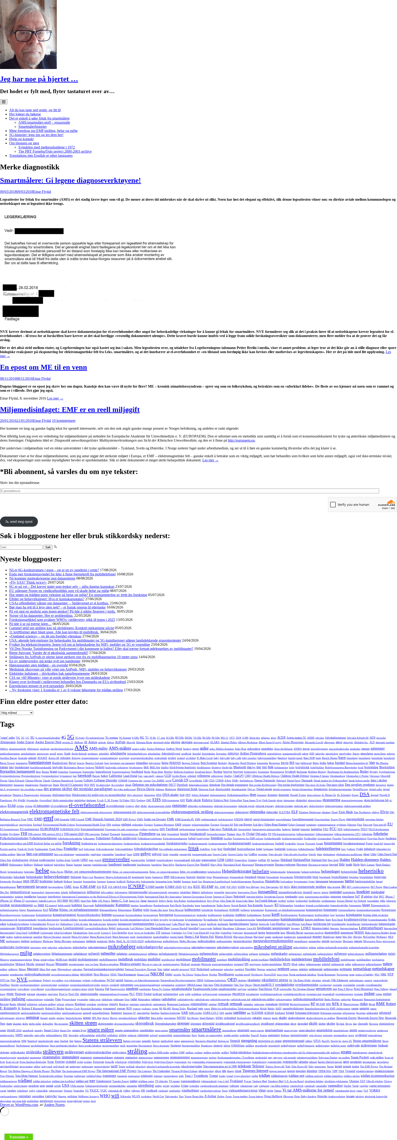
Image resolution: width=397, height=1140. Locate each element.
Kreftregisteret (306, 915)
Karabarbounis (161, 905)
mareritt (66, 937)
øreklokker (33, 1101)
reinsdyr (113, 1004)
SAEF (278, 1008)
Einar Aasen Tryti (252, 800)
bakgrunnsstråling (267, 758)
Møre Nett (45, 969)
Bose (38, 772)
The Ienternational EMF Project (78, 1071)
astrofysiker (345, 753)
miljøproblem (241, 954)
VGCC (94, 1090)
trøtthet (133, 1081)
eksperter (301, 800)
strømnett (86, 1057)
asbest (305, 753)
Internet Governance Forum (197, 896)
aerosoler (381, 738)
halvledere (59, 864)
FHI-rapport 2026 (74, 834)
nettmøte (346, 969)
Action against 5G (296, 737)
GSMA (229, 860)
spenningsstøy (299, 1035)
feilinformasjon (351, 829)
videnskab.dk (115, 1090)
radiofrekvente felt (240, 999)
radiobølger (169, 999)
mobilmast (183, 959)
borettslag (371, 767)
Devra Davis (146, 789)
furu (343, 849)
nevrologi (86, 974)
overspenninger (8, 989)
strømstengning (180, 1057)
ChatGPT (238, 775)
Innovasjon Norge (247, 892)
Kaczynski (88, 905)
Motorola (206, 964)
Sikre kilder (157, 1018)
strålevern (53, 1051)
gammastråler (82, 854)
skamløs (17, 1024)
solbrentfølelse (87, 1035)
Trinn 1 (189, 1075)
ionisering (335, 896)
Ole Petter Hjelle (302, 980)
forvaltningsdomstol (354, 843)
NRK (383, 974)
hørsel (379, 881)
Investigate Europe (274, 896)
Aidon (92, 742)
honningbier (89, 881)
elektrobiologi (316, 806)
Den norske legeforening (291, 784)
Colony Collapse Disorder (100, 780)
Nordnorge (257, 974)
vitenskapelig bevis (345, 1090)
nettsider (4, 974)
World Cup (158, 1096)
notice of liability (364, 974)
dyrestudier (32, 800)
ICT (185, 887)
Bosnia (45, 772)
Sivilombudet (244, 1018)
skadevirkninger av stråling (320, 1018)
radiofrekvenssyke (220, 999)
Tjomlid (350, 1071)
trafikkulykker (94, 1076)
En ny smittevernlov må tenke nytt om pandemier (44, 661)
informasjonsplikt (137, 892)
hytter (312, 881)
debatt (128, 785)
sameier (364, 1008)
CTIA (212, 780)
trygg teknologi (242, 1076)
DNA (159, 795)
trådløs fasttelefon (333, 1076)
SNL (65, 1035)
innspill (307, 892)
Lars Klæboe (278, 924)
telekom (244, 1066)
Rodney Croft (72, 1008)
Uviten (184, 1085)
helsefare (260, 871)
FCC (333, 829)
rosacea (137, 1008)
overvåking (23, 989)
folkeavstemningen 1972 (347, 834)
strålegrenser (369, 1045)
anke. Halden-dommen (222, 749)
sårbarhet (303, 1061)
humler (177, 881)
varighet (364, 1086)
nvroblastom (35, 980)
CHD (248, 775)
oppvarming (126, 984)
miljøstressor (295, 954)
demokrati (214, 784)
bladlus (165, 767)
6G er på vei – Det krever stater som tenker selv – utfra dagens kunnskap (61, 587)
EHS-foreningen (170, 800)
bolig (292, 767)
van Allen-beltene (279, 1086)
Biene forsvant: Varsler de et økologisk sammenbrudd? (48, 653)
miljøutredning (325, 954)
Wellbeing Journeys (88, 1096)
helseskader (34, 877)
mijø (44, 947)
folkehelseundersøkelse (70, 838)
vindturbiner (190, 1090)
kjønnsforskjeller (339, 905)
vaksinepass (246, 1086)
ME (2, 941)
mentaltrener (301, 941)
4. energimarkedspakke (47, 738)
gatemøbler (108, 854)
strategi (218, 1045)
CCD (167, 775)
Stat (71, 1041)
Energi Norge (338, 819)
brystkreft (290, 771)
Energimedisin (322, 819)
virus (262, 1090)
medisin (25, 941)
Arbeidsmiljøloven (137, 753)
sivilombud (230, 1018)
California (115, 775)
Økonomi (288, 1096)
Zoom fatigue (256, 1096)
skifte (25, 1024)
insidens (19, 896)
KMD (146, 910)
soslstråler (245, 1035)
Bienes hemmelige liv (357, 763)
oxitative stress (79, 989)
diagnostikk (223, 789)
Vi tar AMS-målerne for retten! (308, 1090)
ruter (200, 1008)
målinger (13, 969)
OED (232, 979)
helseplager (330, 871)
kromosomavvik (8, 919)
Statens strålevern (102, 1040)
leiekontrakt (123, 928)
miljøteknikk (309, 954)
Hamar (69, 864)
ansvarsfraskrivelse (339, 749)
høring (349, 881)
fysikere (351, 849)
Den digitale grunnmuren (234, 784)
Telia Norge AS (299, 1066)
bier (372, 763)
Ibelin (76, 887)
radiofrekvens (202, 999)
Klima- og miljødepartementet (79, 909)
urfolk (57, 1086)
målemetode (337, 964)
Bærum (96, 776)
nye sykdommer (73, 980)
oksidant (242, 980)
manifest (37, 937)
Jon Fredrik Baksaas (266, 900)
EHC (148, 800)
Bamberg (282, 758)
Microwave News (372, 941)
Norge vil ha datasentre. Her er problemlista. (41, 615)
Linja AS (251, 928)
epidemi (116, 824)
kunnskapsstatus (292, 919)
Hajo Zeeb (333, 860)
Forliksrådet (310, 838)
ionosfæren (348, 896)
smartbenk (28, 1030)
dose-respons (314, 795)
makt (2, 936)
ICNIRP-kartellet (154, 887)
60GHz (188, 738)
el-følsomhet (41, 806)
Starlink (64, 1041)
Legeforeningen (73, 928)
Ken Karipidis (255, 905)
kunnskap (228, 919)
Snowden (74, 1035)
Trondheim (201, 1075)
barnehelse (377, 758)
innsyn (316, 892)
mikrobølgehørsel (97, 947)
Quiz (127, 999)
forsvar (300, 843)
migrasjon (35, 947)
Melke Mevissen (188, 941)
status (177, 1041)
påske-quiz (95, 999)
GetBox (253, 854)
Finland (105, 834)
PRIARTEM (238, 994)
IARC (68, 887)
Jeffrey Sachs (166, 901)
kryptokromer (176, 919)
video (126, 1090)
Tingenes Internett (255, 1071)
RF (313, 1004)
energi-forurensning (264, 819)
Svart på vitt (12, 1062)
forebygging (203, 838)
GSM (220, 860)
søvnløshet (356, 1061)
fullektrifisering (306, 849)
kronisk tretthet (111, 919)
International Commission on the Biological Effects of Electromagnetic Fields (103, 896)
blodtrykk (227, 767)
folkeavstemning (324, 834)
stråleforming (322, 1045)
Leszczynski (205, 928)
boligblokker (317, 767)
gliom (366, 854)
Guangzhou (241, 860)
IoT (357, 896)
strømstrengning (199, 1057)
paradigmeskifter (227, 989)
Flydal (250, 834)
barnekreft (389, 758)
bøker (104, 775)
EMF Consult (77, 819)
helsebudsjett (214, 872)
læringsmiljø (273, 932)
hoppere (101, 881)
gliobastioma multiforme (349, 854)
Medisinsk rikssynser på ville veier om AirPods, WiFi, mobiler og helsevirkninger (68, 669)
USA (65, 1085)
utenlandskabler (117, 1086)
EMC (30, 819)
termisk (347, 1066)
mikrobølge (80, 947)
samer (373, 1008)
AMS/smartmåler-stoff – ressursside (44, 122)
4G (63, 737)
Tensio (330, 1066)
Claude (46, 780)
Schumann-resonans (331, 1013)
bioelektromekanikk (40, 767)
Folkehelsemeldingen (43, 838)
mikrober (52, 947)
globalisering (20, 860)
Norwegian (342, 974)
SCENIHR (257, 1012)
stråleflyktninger (306, 1045)
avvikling (191, 758)
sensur (87, 1018)
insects (324, 892)
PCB (276, 989)
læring (261, 932)
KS (220, 919)
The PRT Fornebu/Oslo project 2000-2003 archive (55, 151)
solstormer (143, 1035)
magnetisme (346, 932)
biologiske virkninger (116, 767)
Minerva (4, 959)
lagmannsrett (125, 924)
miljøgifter (108, 953)
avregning (124, 758)
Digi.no (251, 789)
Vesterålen (78, 1090)
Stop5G (326, 1041)
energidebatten (283, 819)
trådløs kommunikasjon (377, 1075)
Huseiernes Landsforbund (216, 881)
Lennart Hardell (179, 928)
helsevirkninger (57, 876)
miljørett (253, 954)
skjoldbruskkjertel (225, 1023)
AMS (81, 747)
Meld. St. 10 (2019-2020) (130, 941)
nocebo (177, 974)
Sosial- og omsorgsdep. (210, 1035)
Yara (181, 1096)
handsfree (156, 864)
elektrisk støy (301, 806)
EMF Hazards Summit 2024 (103, 819)
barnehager (365, 758)
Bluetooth (239, 767)
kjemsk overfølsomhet (317, 905)
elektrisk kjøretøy (264, 806)
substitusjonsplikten (307, 1057)
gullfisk (262, 860)
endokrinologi (225, 819)
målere (387, 964)
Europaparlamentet (92, 829)
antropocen (43, 753)
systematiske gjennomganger (207, 1062)
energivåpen (25, 824)
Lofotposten (46, 932)
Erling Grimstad (296, 824)
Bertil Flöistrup (248, 763)
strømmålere (70, 1057)
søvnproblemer (9, 1066)
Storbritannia (23, 1045)
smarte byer (79, 1030)
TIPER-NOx (324, 1071)
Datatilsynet (46, 785)
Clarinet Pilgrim (33, 780)
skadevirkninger (296, 1018)
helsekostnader (278, 872)
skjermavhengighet (124, 1024)
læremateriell (250, 932)
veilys (32, 1090)
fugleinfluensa (246, 849)
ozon (91, 989)
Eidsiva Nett (221, 800)
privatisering (252, 994)
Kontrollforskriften (89, 915)
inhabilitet (185, 892)
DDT (92, 785)
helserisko (6, 877)
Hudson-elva (133, 881)
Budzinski (302, 772)
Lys (185, 932)
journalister (373, 901)
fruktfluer (205, 849)
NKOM (157, 973)
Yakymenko (171, 1096)
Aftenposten (8, 742)
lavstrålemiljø (339, 924)
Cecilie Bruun (179, 776)
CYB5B (220, 780)
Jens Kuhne (180, 901)
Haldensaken (16, 864)
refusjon (69, 1004)
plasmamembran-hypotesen (113, 994)
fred (81, 849)
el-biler (20, 806)
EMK (170, 819)
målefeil (326, 964)
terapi (338, 1066)
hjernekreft (250, 877)
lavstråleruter (353, 924)
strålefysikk (353, 1045)
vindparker (175, 1090)
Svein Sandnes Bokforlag (33, 1062)
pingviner (53, 994)
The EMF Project (369, 1066)
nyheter (86, 980)
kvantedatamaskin (377, 919)
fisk (158, 834)
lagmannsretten (143, 924)
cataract (160, 776)
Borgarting (387, 767)
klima (53, 909)
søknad (313, 1062)
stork (122, 1045)
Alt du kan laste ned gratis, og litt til (35, 110)
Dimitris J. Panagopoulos (26, 795)
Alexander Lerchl (314, 742)
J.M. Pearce (104, 901)
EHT (182, 800)
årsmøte (350, 1096)
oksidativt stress (275, 980)
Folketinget (103, 838)
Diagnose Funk (206, 789)
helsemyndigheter (310, 872)
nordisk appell (242, 974)
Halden (345, 860)
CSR (205, 780)
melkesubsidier (224, 941)
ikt (343, 886)
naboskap (77, 969)
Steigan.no (223, 1041)
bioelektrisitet (22, 767)
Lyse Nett (215, 932)
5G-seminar (111, 737)
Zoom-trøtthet (240, 1096)
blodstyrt (216, 767)
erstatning (311, 824)
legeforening (55, 928)
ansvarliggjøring (319, 749)
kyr (58, 924)
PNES (139, 994)
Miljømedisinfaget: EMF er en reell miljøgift (70, 409)
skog (293, 1023)
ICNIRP (136, 886)
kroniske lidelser (69, 919)
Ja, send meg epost (18, 521)
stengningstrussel (293, 1041)
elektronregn (242, 812)
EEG (133, 800)
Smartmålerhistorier (32, 127)
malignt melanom (23, 937)
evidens (143, 829)
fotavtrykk (389, 843)
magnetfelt (332, 932)
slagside (363, 1023)
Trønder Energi (120, 1081)
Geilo (165, 854)
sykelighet (134, 1061)
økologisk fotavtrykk (376, 1096)
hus (200, 881)
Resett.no (124, 1004)
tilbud (218, 1071)
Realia (13, 1004)
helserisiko (371, 871)
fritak (193, 848)
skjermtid (208, 1023)
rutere (207, 1008)
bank (318, 758)
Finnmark (115, 834)
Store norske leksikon (89, 1045)
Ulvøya (388, 1081)
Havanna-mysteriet (318, 864)
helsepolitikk (349, 871)
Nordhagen (226, 974)
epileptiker (137, 824)
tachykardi (59, 1066)
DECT (172, 784)
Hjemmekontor (221, 877)
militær (312, 947)
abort (273, 738)
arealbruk (186, 753)
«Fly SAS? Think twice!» (28, 582)
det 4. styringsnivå (10, 789)
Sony (194, 1035)
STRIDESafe (238, 1045)
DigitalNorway (360, 789)
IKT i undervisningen (358, 887)
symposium (180, 1062)
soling (123, 1035)
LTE (158, 932)
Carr (140, 776)
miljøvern (340, 953)
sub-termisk (290, 1057)
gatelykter (96, 854)
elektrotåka (257, 812)
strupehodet (261, 1045)
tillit (224, 1071)
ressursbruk (146, 1004)
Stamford (32, 1041)
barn (342, 757)
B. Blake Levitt (205, 758)
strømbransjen (359, 1052)
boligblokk (302, 767)
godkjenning (47, 860)
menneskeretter (242, 941)
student (212, 1057)
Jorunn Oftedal (345, 901)
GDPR (136, 854)
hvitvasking (287, 881)
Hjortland (17, 881)
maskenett (277, 937)
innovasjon (231, 892)
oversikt (360, 985)
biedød (340, 763)
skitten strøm (83, 1023)
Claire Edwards (16, 780)
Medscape (48, 941)
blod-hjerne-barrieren (183, 767)
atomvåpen (380, 753)
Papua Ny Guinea (161, 989)
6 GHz (135, 738)
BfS (292, 763)
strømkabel (23, 1057)
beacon (81, 763)
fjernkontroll (197, 834)
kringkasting (354, 915)
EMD (38, 819)
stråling (137, 1051)
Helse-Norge (56, 872)
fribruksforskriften (146, 849)
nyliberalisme (98, 980)
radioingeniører (283, 999)
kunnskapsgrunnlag (245, 919)
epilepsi (126, 824)
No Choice (187, 974)
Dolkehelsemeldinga (238, 795)
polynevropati (209, 994)
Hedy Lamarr (367, 864)
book (360, 767)
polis (181, 994)
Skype (348, 1024)
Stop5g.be (336, 1041)
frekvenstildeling (124, 849)
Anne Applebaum (283, 749)
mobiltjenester (347, 959)
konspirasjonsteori (64, 915)
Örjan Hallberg (273, 1096)
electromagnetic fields (159, 806)
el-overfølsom (59, 806)
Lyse (190, 932)
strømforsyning (8, 1057)
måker (301, 964)
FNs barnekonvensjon (283, 834)
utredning (146, 1085)
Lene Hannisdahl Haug (157, 928)
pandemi (132, 989)
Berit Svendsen (209, 763)
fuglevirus (291, 849)
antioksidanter (28, 753)
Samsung (116, 1012)
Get (246, 854)
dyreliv (22, 800)
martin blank (177, 937)
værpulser (24, 1096)
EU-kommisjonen (9, 829)
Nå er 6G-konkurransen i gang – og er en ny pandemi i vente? (54, 570)
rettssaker (248, 1004)
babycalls (225, 758)
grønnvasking (208, 860)
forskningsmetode (197, 843)
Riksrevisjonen (351, 1004)
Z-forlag (210, 1096)
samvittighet (143, 1013)
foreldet (228, 838)
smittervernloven (367, 1030)
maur (338, 936)
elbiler (143, 806)
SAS (221, 1013)
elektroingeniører (334, 806)
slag (355, 1024)
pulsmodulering (34, 999)
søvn (346, 1061)
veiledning (22, 1090)
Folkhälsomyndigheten (150, 838)
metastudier (315, 941)
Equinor (148, 824)
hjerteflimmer (340, 877)
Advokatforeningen (335, 737)
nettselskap (362, 968)
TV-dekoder (161, 1081)
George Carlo (220, 854)
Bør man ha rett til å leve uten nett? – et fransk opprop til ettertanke (57, 607)
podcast (157, 994)
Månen (22, 969)
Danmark (307, 780)
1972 (232, 738)
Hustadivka (258, 881)
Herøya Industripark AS (118, 877)
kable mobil (64, 905)
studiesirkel (261, 1057)
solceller (101, 1035)
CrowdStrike (195, 780)
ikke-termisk (333, 887)
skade (275, 1018)
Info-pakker (107, 892)
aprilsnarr (93, 753)
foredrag (217, 838)
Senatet (44, 1018)
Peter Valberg (381, 989)
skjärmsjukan (282, 1023)
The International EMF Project (116, 1071)
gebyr (145, 853)
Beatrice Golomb (94, 763)
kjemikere (299, 905)
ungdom (33, 1085)
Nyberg (47, 980)
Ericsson (214, 824)
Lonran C (106, 932)
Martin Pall (207, 936)
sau (248, 1013)
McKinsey (381, 937)
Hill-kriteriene (177, 877)
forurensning (333, 843)
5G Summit (125, 738)
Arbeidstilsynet (170, 753)
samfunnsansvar (10, 1012)
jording (291, 901)
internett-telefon (254, 896)
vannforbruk (296, 1086)
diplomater (45, 795)
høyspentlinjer (55, 887)
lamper (194, 924)
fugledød (229, 849)
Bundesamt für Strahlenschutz (343, 772)
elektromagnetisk (14, 811)
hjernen (261, 877)
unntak (49, 1085)
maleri (9, 937)
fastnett (296, 829)
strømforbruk (375, 1052)
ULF (362, 1081)
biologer (89, 767)
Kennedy (269, 905)
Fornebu (336, 838)
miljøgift (94, 953)
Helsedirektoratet (236, 871)
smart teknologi (307, 1030)
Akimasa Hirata (144, 742)
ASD (311, 753)
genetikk (174, 854)
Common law (135, 780)
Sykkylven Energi (163, 1062)
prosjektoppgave (344, 994)
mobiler (154, 959)
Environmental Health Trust (90, 824)
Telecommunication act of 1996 (220, 1066)
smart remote (257, 1030)
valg (255, 1086)
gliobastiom (329, 854)
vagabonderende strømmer (214, 1086)
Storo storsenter (161, 1045)
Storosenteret (145, 1045)
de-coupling (117, 785)
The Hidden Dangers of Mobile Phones (29, 1071)
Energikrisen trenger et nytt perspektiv (36, 686)
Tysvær (247, 1081)
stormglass (131, 1045)
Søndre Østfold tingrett (330, 1062)
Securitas (361, 1013)
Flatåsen (231, 834)
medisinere (36, 941)
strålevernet (74, 1052)
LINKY (306, 928)
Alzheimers (33, 749)
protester (358, 994)
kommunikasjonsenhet (368, 910)
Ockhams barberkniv (215, 980)
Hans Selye (168, 864)
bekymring (155, 763)
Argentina (221, 753)
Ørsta (297, 1096)
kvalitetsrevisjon (355, 919)
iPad (375, 896)
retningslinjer (199, 1004)
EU (390, 824)
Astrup (356, 753)
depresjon (381, 785)
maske (268, 937)
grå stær (196, 860)
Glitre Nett (5, 860)
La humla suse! (163, 924)
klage (366, 905)
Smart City (65, 1030)
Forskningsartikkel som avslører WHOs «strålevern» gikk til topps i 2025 (62, 620)
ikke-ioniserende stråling (308, 887)
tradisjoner (79, 1076)
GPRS (84, 860)
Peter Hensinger (363, 989)
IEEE (196, 887)
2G (22, 738)
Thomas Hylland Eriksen (184, 1071)
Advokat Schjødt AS (358, 738)
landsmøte (223, 924)
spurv (351, 1035)
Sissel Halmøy (207, 1018)
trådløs (264, 1075)
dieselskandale (239, 789)
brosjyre (227, 771)
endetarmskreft (209, 819)
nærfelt (119, 980)
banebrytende (295, 758)
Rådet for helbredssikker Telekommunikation (235, 1008)
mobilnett (222, 959)
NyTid (111, 980)
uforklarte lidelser (314, 1081)
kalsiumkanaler (105, 905)
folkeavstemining (305, 834)
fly (243, 834)
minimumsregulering (21, 959)
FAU (326, 829)
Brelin (147, 772)
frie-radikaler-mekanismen (173, 849)
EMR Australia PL (184, 819)
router (155, 1008)
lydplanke (176, 932)
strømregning (146, 1057)
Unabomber (6, 1086)
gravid (97, 860)
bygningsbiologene (10, 776)
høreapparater (336, 881)
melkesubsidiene (207, 941)
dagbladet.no (246, 780)
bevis (285, 763)
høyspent (41, 887)
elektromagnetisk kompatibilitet (153, 812)
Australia (22, 758)
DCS (86, 785)
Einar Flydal (42, 192)
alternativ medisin (385, 742)
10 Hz (153, 738)
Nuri (13, 980)
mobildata (140, 959)
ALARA (215, 742)
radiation (156, 999)
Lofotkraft (34, 932)
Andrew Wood (174, 748)
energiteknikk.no (9, 824)
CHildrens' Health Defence (266, 776)
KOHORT (234, 910)
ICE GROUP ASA (117, 887)
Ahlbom (78, 742)
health (349, 864)
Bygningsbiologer (30, 776)
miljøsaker (264, 954)
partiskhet (252, 989)
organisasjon (167, 985)
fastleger (286, 829)
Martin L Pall (191, 936)
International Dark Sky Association (163, 896)
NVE (22, 979)
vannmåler (321, 1086)
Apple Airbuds (79, 753)
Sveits (50, 1061)
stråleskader (17, 1052)
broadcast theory (204, 772)
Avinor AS (53, 758)
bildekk (4, 767)
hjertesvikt (5, 881)
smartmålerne (229, 1030)
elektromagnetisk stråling (192, 811)
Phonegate (20, 994)
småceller (29, 1035)
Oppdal (15, 985)
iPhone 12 (6, 900)
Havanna (301, 864)
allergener (329, 742)
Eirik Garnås (269, 800)
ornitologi (180, 985)
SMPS (19, 1035)
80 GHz (206, 738)
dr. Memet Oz (329, 795)
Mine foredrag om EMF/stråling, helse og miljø (43, 131)
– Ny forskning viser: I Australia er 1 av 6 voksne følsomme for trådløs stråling (66, 690)
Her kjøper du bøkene (25, 114)
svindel (71, 1061)
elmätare (326, 812)
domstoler (283, 795)
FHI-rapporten (92, 834)
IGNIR (241, 887)
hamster (78, 864)
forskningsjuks (176, 843)
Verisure (68, 1090)
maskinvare (290, 937)
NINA (113, 974)
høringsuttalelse (365, 881)
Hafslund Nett (319, 860)
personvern (324, 989)
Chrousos (375, 776)
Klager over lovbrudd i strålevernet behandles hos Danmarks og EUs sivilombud (67, 682)
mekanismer (78, 941)
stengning (249, 1040)
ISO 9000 (62, 900)
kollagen (245, 910)
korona (107, 915)
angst (195, 748)
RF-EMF (320, 1004)
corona (147, 780)
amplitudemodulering (62, 749)
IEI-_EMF (220, 887)
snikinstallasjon (54, 1035)
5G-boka (80, 738)
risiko (364, 1004)
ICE (104, 887)
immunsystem (52, 892)
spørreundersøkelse (10, 1041)
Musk (295, 964)
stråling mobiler (212, 1052)
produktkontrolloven (294, 994)
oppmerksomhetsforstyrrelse (85, 985)
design (390, 785)
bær (75, 776)
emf (48, 818)
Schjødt (290, 1012)
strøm (346, 1051)
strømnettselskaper (103, 1057)
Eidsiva (207, 800)
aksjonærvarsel (201, 742)
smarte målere (100, 1029)
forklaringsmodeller (292, 838)
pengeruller (286, 989)
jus (35, 905)
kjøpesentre (355, 905)
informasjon (121, 892)
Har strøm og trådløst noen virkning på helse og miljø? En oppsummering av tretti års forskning (78, 595)
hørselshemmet (8, 887)
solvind (154, 1035)
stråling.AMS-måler (158, 1052)
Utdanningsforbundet (96, 1086)
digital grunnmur (282, 789)
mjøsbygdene (47, 959)
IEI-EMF (207, 887)
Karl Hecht (175, 905)
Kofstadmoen (221, 910)
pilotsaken (41, 994)
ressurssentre (159, 1004)
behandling (142, 763)
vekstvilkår (42, 1090)
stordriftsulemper (40, 1045)
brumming (263, 772)
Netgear (261, 969)
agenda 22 (67, 742)
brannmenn (75, 772)
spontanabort (340, 1035)
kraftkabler (229, 915)
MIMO (391, 954)
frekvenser (89, 849)
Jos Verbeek (360, 901)
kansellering (146, 905)
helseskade (19, 877)
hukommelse (148, 881)
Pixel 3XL (73, 994)
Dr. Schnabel (344, 795)
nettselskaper (383, 968)
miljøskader (279, 953)
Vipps (225, 1090)
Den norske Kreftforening (263, 785)
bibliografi (306, 763)
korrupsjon (166, 915)
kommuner (330, 909)
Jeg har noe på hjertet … (39, 79)
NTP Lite (5, 980)
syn (189, 1062)
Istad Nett (86, 901)
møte (54, 969)
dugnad (375, 795)
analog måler (139, 749)
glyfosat (33, 860)
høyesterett (26, 886)
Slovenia (373, 1024)
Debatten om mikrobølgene (150, 784)
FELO (364, 829)
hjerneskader (286, 877)
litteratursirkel (7, 932)
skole (313, 1023)
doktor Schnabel (200, 795)
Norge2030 (270, 974)
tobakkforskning (365, 1071)
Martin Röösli (223, 936)
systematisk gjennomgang (237, 1062)
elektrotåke (272, 812)
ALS (372, 742)
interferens (54, 896)
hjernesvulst (303, 877)
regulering (102, 1004)
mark (133, 937)
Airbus (110, 742)
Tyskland (236, 1081)
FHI (24, 833)
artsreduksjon (274, 753)
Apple (67, 753)
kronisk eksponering (49, 919)
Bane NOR (309, 758)
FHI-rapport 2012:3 (52, 834)
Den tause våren (335, 784)
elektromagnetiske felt (54, 811)
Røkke (271, 1008)
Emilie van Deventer (155, 819)
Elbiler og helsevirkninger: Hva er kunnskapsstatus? (46, 599)
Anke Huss (240, 749)
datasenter (6, 784)
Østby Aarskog (308, 1096)
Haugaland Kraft (232, 864)
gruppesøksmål (182, 860)
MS (246, 964)
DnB (182, 795)
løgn (283, 932)
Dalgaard (281, 780)
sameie (355, 1008)
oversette (337, 985)
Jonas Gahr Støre (245, 901)
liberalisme (228, 928)
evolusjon (153, 829)
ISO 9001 (74, 900)
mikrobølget (246, 947)
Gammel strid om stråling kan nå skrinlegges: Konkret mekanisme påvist (61, 628)
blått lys (251, 767)
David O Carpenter (71, 784)
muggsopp (255, 964)
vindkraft (151, 1090)
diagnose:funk (187, 789)
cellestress (203, 775)
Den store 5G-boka (315, 785)
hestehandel (138, 877)
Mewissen (348, 941)
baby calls (236, 758)
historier (201, 877)
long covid (94, 932)
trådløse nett (296, 1075)
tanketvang (87, 1066)
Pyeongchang (69, 999)
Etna (359, 824)
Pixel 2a (63, 994)
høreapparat (322, 881)
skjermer (183, 1023)
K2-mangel (51, 905)
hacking (275, 860)
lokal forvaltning (63, 932)
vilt (143, 1090)
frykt (213, 849)
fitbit (163, 834)
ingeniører (173, 892)
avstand (181, 758)
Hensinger (99, 877)
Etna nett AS (379, 824)
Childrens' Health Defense (295, 775)
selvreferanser (7, 1018)
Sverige (60, 1061)
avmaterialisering (109, 758)
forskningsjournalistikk (153, 843)
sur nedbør (344, 1057)
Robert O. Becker (54, 1008)
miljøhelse (122, 953)
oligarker (316, 980)
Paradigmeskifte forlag (205, 989)
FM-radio (261, 834)
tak (67, 1066)
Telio (311, 1066)
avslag (172, 758)
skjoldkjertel (267, 1023)
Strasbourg (207, 1045)
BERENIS (175, 763)
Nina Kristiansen (127, 974)
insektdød (335, 892)
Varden (347, 1086)
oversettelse (349, 985)
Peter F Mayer (345, 989)
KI (276, 905)
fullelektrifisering (328, 849)
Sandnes (155, 1013)
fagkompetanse (187, 829)
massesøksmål (304, 937)
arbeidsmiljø (118, 753)
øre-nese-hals (19, 1101)
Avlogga (75, 758)
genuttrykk (185, 854)
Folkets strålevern (124, 838)
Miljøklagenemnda (188, 954)
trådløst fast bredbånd (63, 1081)
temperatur (320, 1066)
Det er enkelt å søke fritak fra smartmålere (39, 118)
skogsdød (302, 1023)
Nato (159, 969)
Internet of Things (223, 896)
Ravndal (4, 1004)
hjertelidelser (366, 877)
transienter (109, 1075)
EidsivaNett (236, 800)
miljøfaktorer (80, 953)
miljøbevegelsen (42, 953)
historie (191, 877)
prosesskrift (328, 994)
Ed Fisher (124, 800)
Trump (213, 1075)
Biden (316, 763)
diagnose (170, 789)
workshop (146, 1096)
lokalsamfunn (80, 932)
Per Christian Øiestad (304, 989)
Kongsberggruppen (10, 915)
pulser (369, 993)
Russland (192, 1008)
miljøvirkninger (356, 954)
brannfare (63, 772)
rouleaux (146, 1008)
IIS (281, 887)
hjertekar (354, 877)
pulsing (18, 998)
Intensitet (42, 896)
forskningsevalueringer (110, 843)
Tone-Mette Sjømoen (26, 1075)
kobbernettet (192, 909)
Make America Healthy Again (380, 932)
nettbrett (283, 969)
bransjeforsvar (103, 771)
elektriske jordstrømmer (200, 806)
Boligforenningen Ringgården (341, 767)
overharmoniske (306, 984)
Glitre (373, 854)
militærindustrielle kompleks (364, 947)
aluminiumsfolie (17, 749)
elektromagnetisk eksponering (96, 812)
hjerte (315, 877)
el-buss (28, 806)
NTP (390, 974)
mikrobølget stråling (273, 946)
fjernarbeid (173, 834)
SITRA (219, 1018)
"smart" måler (7, 737)
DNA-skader (170, 795)
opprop (105, 985)
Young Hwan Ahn (194, 1096)
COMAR (122, 780)
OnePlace (5, 985)
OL (290, 980)
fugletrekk (280, 849)
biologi (100, 767)
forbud (192, 838)
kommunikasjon (347, 910)
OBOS (200, 980)
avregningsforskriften (141, 758)
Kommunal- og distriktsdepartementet (285, 910)
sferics (105, 1018)
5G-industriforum (94, 738)
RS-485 (167, 1008)
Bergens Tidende (191, 763)
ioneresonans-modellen (317, 896)
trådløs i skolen (352, 1076)
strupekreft (274, 1045)
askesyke (320, 753)
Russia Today (179, 1008)
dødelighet (79, 800)
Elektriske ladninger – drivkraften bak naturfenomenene (49, 673)
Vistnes (277, 1090)
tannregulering (102, 1066)
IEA (190, 887)
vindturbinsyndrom (210, 1090)
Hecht (356, 864)
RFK (328, 1004)
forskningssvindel (239, 843)
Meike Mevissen (62, 941)
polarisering (170, 994)
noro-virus (282, 974)
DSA (365, 794)
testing (355, 1066)
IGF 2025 (232, 887)
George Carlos (235, 854)
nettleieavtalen (331, 969)
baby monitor (249, 758)
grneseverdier (138, 860)
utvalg (166, 1086)
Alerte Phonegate (293, 742)
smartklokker (147, 1030)
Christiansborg (337, 776)
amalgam (45, 749)
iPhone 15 (19, 900)
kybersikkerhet (38, 924)
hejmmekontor (15, 872)
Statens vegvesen (132, 1041)
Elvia (384, 812)
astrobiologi (332, 753)
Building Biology (317, 772)
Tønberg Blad (259, 1081)
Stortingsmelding (191, 1045)
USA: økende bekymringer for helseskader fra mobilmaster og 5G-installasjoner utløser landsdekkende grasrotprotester (95, 640)
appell (53, 753)
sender (52, 1018)
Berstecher (233, 763)
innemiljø (219, 892)
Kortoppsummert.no (185, 915)
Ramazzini (357, 999)
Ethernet (351, 824)
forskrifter (290, 843)
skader (283, 1018)
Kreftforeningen (289, 915)
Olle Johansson (339, 980)
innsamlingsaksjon (290, 892)
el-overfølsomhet (87, 805)
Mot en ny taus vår (152, 964)
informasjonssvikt (157, 892)
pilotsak (31, 994)
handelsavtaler (100, 864)
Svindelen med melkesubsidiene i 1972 (46, 147)
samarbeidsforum (293, 1008)
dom (253, 795)
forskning (71, 842)
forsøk (319, 843)
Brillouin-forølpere (184, 772)
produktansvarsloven (271, 994)
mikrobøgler (65, 947)
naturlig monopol (180, 969)
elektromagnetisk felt (124, 812)
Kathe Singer (223, 905)
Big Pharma (382, 763)
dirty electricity (135, 795)
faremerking (244, 829)
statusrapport (187, 1041)
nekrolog (229, 969)
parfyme (242, 989)
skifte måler (35, 1024)
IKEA (287, 887)
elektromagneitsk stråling (357, 806)
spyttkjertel (361, 1035)
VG (87, 1090)
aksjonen (187, 742)
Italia (94, 900)
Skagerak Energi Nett (370, 1018)
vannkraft (309, 1086)
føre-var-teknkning (64, 854)
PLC (132, 994)
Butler (364, 771)
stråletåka (34, 1052)
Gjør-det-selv (276, 854)
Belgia (165, 763)
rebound (21, 1004)
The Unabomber (161, 1071)
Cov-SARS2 (158, 780)
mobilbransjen (108, 959)
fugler (259, 849)
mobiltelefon (279, 959)
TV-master (174, 1081)
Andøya (187, 749)
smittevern (382, 1030)
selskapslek (372, 1013)
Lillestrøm (240, 928)
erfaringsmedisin (201, 824)
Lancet (202, 924)
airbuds (102, 742)
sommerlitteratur (182, 1035)
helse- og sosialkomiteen (193, 871)
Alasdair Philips (229, 742)
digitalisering (321, 789)
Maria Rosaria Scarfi (100, 937)
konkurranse (28, 915)
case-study (149, 776)
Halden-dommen (365, 859)
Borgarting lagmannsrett (17, 771)
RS (160, 1008)
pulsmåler (49, 999)
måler (348, 964)
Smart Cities (51, 1030)
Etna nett (367, 824)
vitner (359, 1090)
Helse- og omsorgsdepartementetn (130, 872)
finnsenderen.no (129, 834)
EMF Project (129, 819)
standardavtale (45, 1041)
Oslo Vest (239, 985)
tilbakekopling (206, 1071)
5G (70, 736)
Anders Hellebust (156, 749)
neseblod (239, 969)
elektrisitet (179, 806)
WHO (105, 1095)
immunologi (37, 892)
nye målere (57, 980)
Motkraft (185, 964)
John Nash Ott (227, 901)
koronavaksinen (133, 915)
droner (355, 795)
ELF (294, 812)
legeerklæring (40, 928)
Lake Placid (178, 924)
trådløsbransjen (279, 1075)
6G (142, 737)
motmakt (195, 964)
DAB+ (235, 780)
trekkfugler (147, 1075)
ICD (99, 887)
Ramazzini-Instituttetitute (377, 999)
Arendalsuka (208, 753)
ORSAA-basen (194, 985)
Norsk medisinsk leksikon (302, 974)
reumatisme (271, 1004)
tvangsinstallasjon (190, 1081)
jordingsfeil (301, 901)
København (66, 924)
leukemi (217, 928)
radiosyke (346, 999)
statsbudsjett (167, 1041)
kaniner (135, 905)
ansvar (306, 748)
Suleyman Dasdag (327, 1057)
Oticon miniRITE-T (263, 984)
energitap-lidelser (374, 819)
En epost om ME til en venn (43, 367)
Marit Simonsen (120, 937)
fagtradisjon (202, 829)
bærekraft (84, 775)
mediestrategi (13, 941)
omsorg (368, 980)
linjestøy (295, 928)
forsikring (391, 838)
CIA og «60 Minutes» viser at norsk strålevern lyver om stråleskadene (59, 678)
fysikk (359, 849)
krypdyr (164, 919)
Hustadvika (272, 881)
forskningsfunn (132, 843)
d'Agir (227, 780)
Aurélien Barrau (8, 758)
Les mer (55, 398)
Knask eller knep (159, 910)
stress (227, 1045)
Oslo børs (208, 985)
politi (187, 994)
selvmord (385, 1012)
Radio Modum (332, 999)
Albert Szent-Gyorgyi (269, 742)
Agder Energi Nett (48, 742)
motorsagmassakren (222, 964)
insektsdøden (7, 896)
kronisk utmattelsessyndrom (135, 919)
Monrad (50, 964)
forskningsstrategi (217, 843)
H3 (268, 860)
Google (75, 860)
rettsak (223, 1004)
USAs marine (77, 1086)
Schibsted (280, 1013)
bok (270, 767)
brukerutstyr (250, 772)
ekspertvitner (315, 800)
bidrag (330, 763)
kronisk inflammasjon (90, 919)
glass (319, 854)
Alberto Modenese (248, 742)
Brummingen (277, 772)
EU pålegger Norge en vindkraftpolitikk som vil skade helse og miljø (59, 591)
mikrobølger (122, 946)
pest (335, 989)
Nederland (202, 969)
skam (9, 1023)
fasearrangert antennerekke (266, 829)
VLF (365, 1090)
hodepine (46, 881)
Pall (107, 989)
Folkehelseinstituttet (14, 838)
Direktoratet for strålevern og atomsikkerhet (99, 795)
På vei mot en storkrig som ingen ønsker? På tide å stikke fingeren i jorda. (62, 611)
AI (85, 742)
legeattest (24, 928)
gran (91, 860)
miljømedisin (208, 953)
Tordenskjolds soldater (51, 1076)
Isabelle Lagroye (47, 901)
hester (148, 877)
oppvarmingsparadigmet (147, 985)
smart (3, 1030)
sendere (61, 1018)
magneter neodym (313, 932)
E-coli (100, 800)
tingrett (291, 1071)
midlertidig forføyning (14, 947)
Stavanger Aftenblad (206, 1041)
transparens (134, 1076)
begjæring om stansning (122, 763)
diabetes (160, 789)
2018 (238, 738)
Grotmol (150, 860)
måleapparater (313, 964)
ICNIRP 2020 (173, 887)
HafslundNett (301, 860)
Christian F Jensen (319, 776)
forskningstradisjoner (263, 843)
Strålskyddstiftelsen (240, 1052)
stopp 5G (347, 1041)
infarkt (64, 892)
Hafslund (286, 860)
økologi (360, 1096)
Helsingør (76, 877)
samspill (87, 1013)
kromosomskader (27, 919)
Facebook (172, 829)
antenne (365, 748)
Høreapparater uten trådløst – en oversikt (38, 665)
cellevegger (217, 776)
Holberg (68, 881)
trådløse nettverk (314, 1076)
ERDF (178, 824)
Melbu (111, 941)
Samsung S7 (129, 1013)
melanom (91, 941)
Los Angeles (119, 932)
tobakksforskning (384, 1071)
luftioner (165, 932)
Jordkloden (314, 901)
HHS (167, 877)
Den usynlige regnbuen (360, 784)
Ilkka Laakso (390, 887)
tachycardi (46, 1066)
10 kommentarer (64, 421)
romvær (121, 1008)
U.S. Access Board (294, 1081)
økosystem (5, 1101)
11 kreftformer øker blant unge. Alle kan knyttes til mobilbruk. (54, 632)
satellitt (228, 1013)
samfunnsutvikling (51, 1013)
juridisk (5, 905)
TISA (341, 1071)
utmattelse (132, 1086)
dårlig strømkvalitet (63, 800)
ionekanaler (291, 896)
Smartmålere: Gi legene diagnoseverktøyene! (70, 180)
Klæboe (137, 909)
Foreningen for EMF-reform (248, 838)
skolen (322, 1023)
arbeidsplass (154, 753)
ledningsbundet (369, 924)
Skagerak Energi (346, 1018)
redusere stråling (47, 1004)
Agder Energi (25, 742)
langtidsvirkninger (239, 924)
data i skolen (379, 780)
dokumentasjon (218, 795)
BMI (258, 767)
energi (248, 819)
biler (11, 767)
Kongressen (388, 909)
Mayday (357, 937)
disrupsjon (149, 795)
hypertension (301, 881)
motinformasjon (171, 964)
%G (18, 737)
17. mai (161, 738)
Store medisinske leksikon (63, 1045)
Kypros (51, 924)
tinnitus (312, 1071)
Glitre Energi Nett (387, 854)
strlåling (250, 1045)
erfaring (186, 824)
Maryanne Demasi (242, 937)
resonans (134, 1004)
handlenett (115, 864)
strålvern (335, 1052)
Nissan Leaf (143, 974)
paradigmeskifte (181, 989)
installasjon (30, 896)
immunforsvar (20, 892)
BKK (146, 767)
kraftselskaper (254, 915)
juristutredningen (22, 905)
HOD (34, 881)
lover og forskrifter (144, 932)
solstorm (132, 1035)
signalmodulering (128, 1018)
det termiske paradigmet (93, 789)
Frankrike (71, 849)
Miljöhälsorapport (9, 954)
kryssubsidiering (194, 919)
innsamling (268, 891)
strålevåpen (119, 1052)
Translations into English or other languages (41, 155)
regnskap (91, 1004)
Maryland (258, 937)
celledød (191, 776)
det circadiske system (31, 789)
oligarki (326, 980)
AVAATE (42, 758)
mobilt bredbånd (260, 959)
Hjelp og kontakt (21, 139)
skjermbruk (144, 1023)
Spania (263, 1035)
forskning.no (89, 843)
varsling (11, 1090)
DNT (188, 795)
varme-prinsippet (379, 1085)
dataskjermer (32, 785)
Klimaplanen (125, 910)
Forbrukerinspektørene (175, 838)
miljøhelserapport (137, 954)
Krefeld (267, 915)
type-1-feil (223, 1081)
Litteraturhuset (371, 928)
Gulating (252, 860)
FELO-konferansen (379, 829)
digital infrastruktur (302, 789)
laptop (254, 924)
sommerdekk (165, 1035)
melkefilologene (153, 941)
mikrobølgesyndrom (228, 947)
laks (188, 924)
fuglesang (268, 849)
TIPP (334, 1071)
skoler (330, 1023)
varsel (3, 1090)
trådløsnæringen (8, 1081)
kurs (328, 919)
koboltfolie (207, 910)
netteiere (303, 969)
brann (53, 771)
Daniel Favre (294, 780)
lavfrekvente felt (322, 924)
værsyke (51, 1096)
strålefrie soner (338, 1045)
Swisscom (98, 1061)
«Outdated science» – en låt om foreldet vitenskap (45, 636)
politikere (196, 994)
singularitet (170, 1018)
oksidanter (254, 980)
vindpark (163, 1090)
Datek (56, 785)
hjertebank (325, 877)
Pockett (148, 994)
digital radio (375, 789)
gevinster (263, 854)
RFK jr (337, 1004)
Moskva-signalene (109, 964)
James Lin (134, 901)
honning (77, 881)
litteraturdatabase (349, 928)
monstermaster (76, 964)
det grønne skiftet (58, 789)
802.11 (224, 738)
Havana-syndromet (285, 864)
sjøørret (267, 1018)
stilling (308, 1041)
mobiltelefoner (301, 959)
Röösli (263, 1008)
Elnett (335, 812)
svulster (88, 1062)
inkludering (207, 892)
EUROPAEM (49, 829)
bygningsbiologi (50, 776)
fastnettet (305, 829)
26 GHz (170, 738)
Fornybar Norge (376, 838)
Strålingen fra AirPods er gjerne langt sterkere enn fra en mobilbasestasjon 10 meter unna (73, 657)
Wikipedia (125, 1096)
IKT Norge (376, 887)
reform (60, 1004)
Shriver (114, 1018)
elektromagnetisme (224, 812)
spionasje (328, 1035)
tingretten (301, 1071)
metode (325, 941)
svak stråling (377, 1057)
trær (92, 1081)
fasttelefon (316, 829)
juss (41, 905)
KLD (45, 910)
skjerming (195, 1023)
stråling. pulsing (194, 1052)
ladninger (112, 924)
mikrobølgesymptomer (203, 947)
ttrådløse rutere (146, 1081)
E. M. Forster (112, 800)
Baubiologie (60, 763)
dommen (262, 795)
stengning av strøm (270, 1041)
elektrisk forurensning (225, 806)
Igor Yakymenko (270, 887)
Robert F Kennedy (33, 1008)
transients (122, 1076)
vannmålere (335, 1085)
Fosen (369, 843)
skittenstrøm (105, 1023)
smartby (38, 1030)
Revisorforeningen (300, 1004)
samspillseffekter (101, 1013)
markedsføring (144, 937)
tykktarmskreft (209, 1081)
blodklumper (204, 767)
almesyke (348, 742)
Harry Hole (216, 864)
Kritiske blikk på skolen (375, 915)
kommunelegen (314, 909)
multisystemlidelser (272, 964)
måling (3, 969)
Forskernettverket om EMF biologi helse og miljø (31, 843)
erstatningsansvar (327, 824)
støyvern (278, 1057)
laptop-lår (264, 924)
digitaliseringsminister (340, 789)
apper (60, 753)
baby (216, 758)
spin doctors (315, 1035)
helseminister (294, 872)
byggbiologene (387, 772)
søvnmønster (369, 1062)
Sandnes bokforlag (170, 1013)
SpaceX (255, 1035)
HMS (26, 881)
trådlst (255, 1076)
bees (106, 763)
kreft (276, 914)
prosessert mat (313, 994)
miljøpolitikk (226, 954)
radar (133, 999)
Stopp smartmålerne (367, 1041)
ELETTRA (284, 812)
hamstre (87, 864)
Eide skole (193, 800)
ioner (301, 896)
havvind (333, 864)
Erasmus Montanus (164, 824)
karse (197, 905)
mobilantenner (88, 959)
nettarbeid (271, 969)
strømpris (119, 1057)
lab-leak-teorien (97, 924)
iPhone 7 (390, 896)
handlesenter (129, 864)
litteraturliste (390, 928)
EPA (108, 824)
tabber (37, 1066)
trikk (181, 1076)
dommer (272, 795)
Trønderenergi (103, 1081)
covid (168, 780)
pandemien (145, 989)
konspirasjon (44, 915)
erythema (341, 824)
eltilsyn (375, 812)
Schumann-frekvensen (307, 1012)
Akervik (130, 742)
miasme (358, 941)
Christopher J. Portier (357, 776)
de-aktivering (103, 785)
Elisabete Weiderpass (310, 812)
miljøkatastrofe (168, 953)
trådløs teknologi (42, 1081)
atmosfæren (366, 753)
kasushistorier (208, 905)
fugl (219, 849)
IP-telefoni (366, 896)
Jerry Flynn (213, 901)
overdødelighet (284, 984)
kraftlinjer (240, 915)
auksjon (391, 753)
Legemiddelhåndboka (96, 928)
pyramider (82, 999)
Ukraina (354, 1081)
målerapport (358, 964)
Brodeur (217, 771)
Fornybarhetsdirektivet (354, 838)
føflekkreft (369, 849)
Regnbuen (80, 1004)
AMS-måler (98, 748)
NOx (377, 974)
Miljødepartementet (61, 953)
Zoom (228, 1096)
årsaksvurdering (336, 1096)
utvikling (175, 1086)
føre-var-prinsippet (39, 854)
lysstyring (238, 932)
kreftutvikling (322, 915)
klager (22, 910)
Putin (58, 999)
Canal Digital (130, 775)
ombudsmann (356, 980)
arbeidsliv (104, 753)
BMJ (264, 767)
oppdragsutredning (30, 985)
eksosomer (289, 800)
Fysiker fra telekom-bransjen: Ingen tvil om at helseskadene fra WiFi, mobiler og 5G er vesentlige (79, 644)
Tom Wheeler (7, 1076)
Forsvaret (310, 843)
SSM (23, 1041)
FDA (340, 829)
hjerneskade (272, 877)
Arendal (196, 753)
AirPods (120, 742)
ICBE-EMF (88, 887)
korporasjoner (150, 915)
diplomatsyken (61, 795)
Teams (122, 1066)
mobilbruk (125, 959)
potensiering (224, 994)
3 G (27, 738)
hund (194, 881)
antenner (378, 748)
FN (269, 834)
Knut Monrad (176, 910)
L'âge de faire (81, 924)
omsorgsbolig (380, 980)
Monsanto (61, 964)
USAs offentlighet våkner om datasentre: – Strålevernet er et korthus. (59, 603)
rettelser (213, 1004)
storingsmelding (110, 1045)
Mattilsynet (329, 937)
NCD (193, 969)
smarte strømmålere (127, 1030)
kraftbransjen (215, 915)
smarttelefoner (341, 1030)
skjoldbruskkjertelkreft (248, 1024)
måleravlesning (374, 964)
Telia (287, 1066)
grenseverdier (116, 859)
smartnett (243, 1030)
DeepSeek (182, 784)
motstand (239, 964)
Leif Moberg (137, 928)
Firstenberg (147, 834)
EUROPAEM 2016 (70, 829)
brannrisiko (88, 772)
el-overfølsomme (115, 806)
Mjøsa (36, 959)
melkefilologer (171, 941)
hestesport (157, 877)
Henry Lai (87, 877)
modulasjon (378, 959)
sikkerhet (144, 1018)
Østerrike (322, 1096)
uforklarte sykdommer (336, 1081)
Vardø (355, 1086)
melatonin (102, 941)
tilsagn (230, 1071)
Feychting (14, 834)
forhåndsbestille (272, 838)
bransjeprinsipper (121, 772)
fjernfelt (184, 834)
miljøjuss (153, 953)
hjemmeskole (237, 877)
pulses (379, 994)
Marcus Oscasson (52, 937)
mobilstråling (239, 959)
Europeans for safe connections (122, 829)
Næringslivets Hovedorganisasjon (178, 980)
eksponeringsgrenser (352, 800)
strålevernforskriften (98, 1052)
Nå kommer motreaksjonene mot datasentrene (42, 578)
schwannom (349, 1013)
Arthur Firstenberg (253, 753)
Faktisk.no (229, 829)
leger (112, 928)
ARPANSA (233, 753)
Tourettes (68, 1076)
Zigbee (220, 1096)
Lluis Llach (22, 932)
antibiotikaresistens (10, 753)
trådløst (25, 1080)
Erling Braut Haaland (275, 824)
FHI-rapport (34, 834)
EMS (197, 819)
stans (56, 1041)
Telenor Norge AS (274, 1066)
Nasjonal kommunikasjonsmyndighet (103, 969)
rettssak (236, 1003)
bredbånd (137, 771)
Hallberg (28, 864)
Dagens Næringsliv (264, 780)
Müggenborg (64, 969)
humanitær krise (164, 881)
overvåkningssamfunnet (58, 989)
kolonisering (257, 910)
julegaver (391, 901)
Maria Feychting (80, 937)
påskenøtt (118, 999)
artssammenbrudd (291, 753)
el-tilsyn (129, 806)
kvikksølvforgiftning (18, 924)
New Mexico (101, 974)
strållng (225, 1052)
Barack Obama (329, 758)
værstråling (38, 1096)
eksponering (331, 800)
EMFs (140, 819)
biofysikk (57, 767)
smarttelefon (324, 1030)
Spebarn (285, 1035)
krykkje (154, 919)
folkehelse (380, 834)
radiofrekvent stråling (263, 999)
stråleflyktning (288, 1045)
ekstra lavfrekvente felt (376, 800)
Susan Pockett (360, 1057)
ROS (129, 1008)
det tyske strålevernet (124, 789)
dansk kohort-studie (359, 780)
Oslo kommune (223, 984)
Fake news (215, 829)
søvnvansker (26, 1066)
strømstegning (161, 1057)
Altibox (4, 749)
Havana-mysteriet (264, 864)
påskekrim (107, 999)
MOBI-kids (62, 959)
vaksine (234, 1085)
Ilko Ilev (4, 892)
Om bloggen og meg (24, 143)
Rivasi (372, 1004)
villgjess (135, 1090)
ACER (281, 737)
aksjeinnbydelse (161, 742)
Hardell (205, 864)
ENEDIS (238, 819)
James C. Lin (119, 900)
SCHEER (269, 1013)
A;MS (245, 738)
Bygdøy (374, 772)
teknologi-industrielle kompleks (163, 1066)
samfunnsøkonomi (72, 1013)
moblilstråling (363, 959)
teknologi (141, 1066)
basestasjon (22, 763)
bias (297, 763)
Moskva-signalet (130, 964)
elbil (137, 806)
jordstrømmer (328, 901)
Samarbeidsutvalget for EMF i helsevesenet (327, 1008)
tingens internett (277, 1071)
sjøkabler (257, 1018)
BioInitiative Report (74, 767)
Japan (143, 900)
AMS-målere (120, 748)
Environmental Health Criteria (59, 824)
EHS (156, 799)
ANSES (298, 749)
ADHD (311, 738)
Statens (78, 1041)
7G (147, 737)
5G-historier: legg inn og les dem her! (36, 135)
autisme (32, 758)
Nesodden (250, 969)
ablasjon (265, 738)
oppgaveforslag (49, 985)
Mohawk (20, 964)
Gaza (129, 854)
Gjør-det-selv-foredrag (296, 854)
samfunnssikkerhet (30, 1013)
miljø (26, 953)
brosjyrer (238, 771)
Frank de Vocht (25, 849)
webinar (72, 1096)
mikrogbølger (300, 947)
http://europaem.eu (241, 440)
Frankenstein (41, 849)
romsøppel (109, 1008)
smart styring (291, 1030)
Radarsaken (144, 999)
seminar (32, 1017)
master (317, 936)
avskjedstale (160, 758)
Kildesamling (286, 905)
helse (42, 870)
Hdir (342, 864)
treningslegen (171, 1076)
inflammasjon (77, 892)
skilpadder (47, 1024)
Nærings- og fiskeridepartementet (141, 980)
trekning (158, 1076)
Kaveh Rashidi (239, 905)
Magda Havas (294, 932)
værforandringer (8, 1096)
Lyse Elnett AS (201, 932)
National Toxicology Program (140, 969)
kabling (76, 905)
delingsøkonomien (198, 785)
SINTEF (181, 1018)
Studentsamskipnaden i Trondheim (235, 1057)
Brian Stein (157, 772)
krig (332, 915)
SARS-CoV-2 (210, 1012)
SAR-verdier (195, 1013)
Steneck (235, 1041)
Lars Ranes (306, 924)
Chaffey (228, 776)
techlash (130, 1066)
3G (32, 737)
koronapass (119, 915)
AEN (372, 737)
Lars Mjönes (293, 924)
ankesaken (253, 748)
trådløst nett (82, 1081)
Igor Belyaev (253, 887)
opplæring (63, 985)
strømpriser (131, 1057)
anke (204, 748)
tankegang (75, 1066)
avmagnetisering (90, 758)
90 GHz (216, 738)
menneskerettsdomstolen (273, 941)
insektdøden (349, 892)
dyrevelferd (45, 800)
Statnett (156, 1041)
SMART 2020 (14, 1030)
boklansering (281, 767)
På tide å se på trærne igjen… (30, 624)
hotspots (111, 881)
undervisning (21, 1086)
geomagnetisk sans (202, 854)
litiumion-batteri (320, 928)
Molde (30, 964)
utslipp (158, 1086)
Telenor (258, 1066)
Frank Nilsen (56, 849)
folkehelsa (367, 834)
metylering (336, 941)
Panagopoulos (117, 989)
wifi (115, 1095)
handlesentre (143, 864)
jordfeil (282, 901)
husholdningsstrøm (241, 881)
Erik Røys (258, 824)
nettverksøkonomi (37, 974)
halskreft (48, 864)
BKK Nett (155, 767)
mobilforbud (168, 959)
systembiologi (259, 1062)
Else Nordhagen (362, 812)
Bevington (274, 763)
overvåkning (37, 989)
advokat (319, 738)
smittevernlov (7, 1035)
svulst (80, 1062)
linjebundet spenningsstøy (273, 928)
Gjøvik (312, 854)
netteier (294, 969)
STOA (317, 1041)
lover (130, 932)
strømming (35, 1057)
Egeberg (140, 800)
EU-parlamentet (29, 829)
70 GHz (197, 738)
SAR (184, 1012)
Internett (239, 896)
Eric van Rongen (243, 824)
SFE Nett (96, 1018)
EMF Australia (61, 819)
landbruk (212, 924)
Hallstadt (38, 864)
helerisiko (29, 872)
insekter (363, 891)
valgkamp (264, 1086)
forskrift (279, 843)
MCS (390, 937)
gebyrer (157, 854)
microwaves (389, 941)
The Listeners (144, 1071)
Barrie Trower (7, 763)
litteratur (334, 928)
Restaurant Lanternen (178, 1004)
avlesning (65, 758)
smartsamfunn (274, 1030)
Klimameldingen (108, 910)
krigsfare (340, 915)
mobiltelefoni (326, 959)
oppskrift (114, 985)
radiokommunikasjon (308, 999)
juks (382, 900)
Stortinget (175, 1045)
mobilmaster (204, 958)
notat (351, 974)
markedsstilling (161, 937)
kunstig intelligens (315, 919)
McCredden (369, 937)
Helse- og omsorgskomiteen (164, 872)
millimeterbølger (376, 953)
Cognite (78, 780)
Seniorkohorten (73, 1018)
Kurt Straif (337, 919)
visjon (270, 1090)
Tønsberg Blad (276, 1081)
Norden (213, 974)
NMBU (169, 974)
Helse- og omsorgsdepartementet (87, 871)
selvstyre (20, 1018)
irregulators (32, 901)
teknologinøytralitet (191, 1066)
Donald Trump (298, 795)
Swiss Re (109, 1062)
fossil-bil (378, 843)
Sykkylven (147, 1062)
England (37, 824)
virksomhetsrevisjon (243, 1090)
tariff (114, 1066)
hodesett (58, 881)
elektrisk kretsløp (284, 806)
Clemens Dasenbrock (62, 780)
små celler (39, 1035)
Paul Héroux (265, 989)
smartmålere (206, 1029)
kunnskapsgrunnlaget (268, 919)
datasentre (19, 785)
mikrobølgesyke (149, 947)
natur (166, 969)
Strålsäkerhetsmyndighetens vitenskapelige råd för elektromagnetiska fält (291, 1052)
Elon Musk (346, 812)
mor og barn (92, 964)
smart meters (161, 1030)
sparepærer (274, 1035)
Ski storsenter (61, 1024)
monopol (40, 964)
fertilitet (4, 834)
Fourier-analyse (8, 849)
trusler (222, 1076)
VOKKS (374, 1090)
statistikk (146, 1041)
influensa (93, 892)
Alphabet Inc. (361, 742)
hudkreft (121, 881)
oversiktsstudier (374, 985)
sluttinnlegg (386, 1023)
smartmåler (179, 1029)
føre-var (21, 854)
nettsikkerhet (16, 974)
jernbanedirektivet (196, 901)
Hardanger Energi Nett (187, 864)
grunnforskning (164, 860)
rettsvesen (259, 1004)
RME (380, 1003)
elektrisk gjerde (246, 806)
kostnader (202, 915)
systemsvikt (290, 1061)
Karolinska (188, 905)
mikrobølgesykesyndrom (177, 947)
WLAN (136, 1096)
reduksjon (32, 1004)
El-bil (12, 806)
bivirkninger (136, 767)
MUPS (287, 964)
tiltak (238, 1071)
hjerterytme (380, 877)
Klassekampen (34, 910)
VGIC (103, 1090)
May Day (347, 937)
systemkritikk (274, 1062)
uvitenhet (194, 1086)
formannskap (325, 838)
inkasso (196, 892)
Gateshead (120, 854)
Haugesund (248, 864)
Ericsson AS (226, 824)
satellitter (239, 1013)
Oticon (248, 985)
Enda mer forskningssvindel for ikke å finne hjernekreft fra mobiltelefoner (62, 574)
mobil (72, 959)
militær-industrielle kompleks (332, 947)
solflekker (112, 1035)
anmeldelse (267, 748)
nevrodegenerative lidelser (65, 974)
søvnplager (383, 1062)
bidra (323, 763)
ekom (280, 800)
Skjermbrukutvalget (165, 1023)
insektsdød (377, 892)
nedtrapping (216, 969)
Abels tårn (254, 738)
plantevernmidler (89, 994)
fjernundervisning (216, 834)
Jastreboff (152, 901)
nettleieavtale (316, 969)
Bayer (72, 763)
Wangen (62, 1096)
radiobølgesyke (185, 999)
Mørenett (33, 969)
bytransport (66, 776)
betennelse (262, 763)
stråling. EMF (177, 1052)
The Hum (56, 1071)
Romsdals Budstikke (91, 1008)
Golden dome (63, 860)
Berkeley (222, 763)
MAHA (359, 932)
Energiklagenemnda (303, 819)
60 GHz (179, 737)
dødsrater (91, 800)
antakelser (355, 749)
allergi (339, 742)
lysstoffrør (226, 932)
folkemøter (89, 838)
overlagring (325, 985)
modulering (7, 964)
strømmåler (51, 1057)
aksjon (175, 742)
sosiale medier (231, 1035)
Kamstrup (123, 905)
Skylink (340, 1024)
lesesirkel (193, 928)
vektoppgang (56, 1090)
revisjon (284, 1004)
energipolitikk (355, 819)
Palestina (99, 989)
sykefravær (121, 1062)
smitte (353, 1030)
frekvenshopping (105, 849)
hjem (209, 877)
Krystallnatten (211, 919)
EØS (162, 829)
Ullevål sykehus (374, 1081)
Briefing (168, 772)
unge (42, 1085)
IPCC (381, 896)
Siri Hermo (193, 1018)
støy (270, 1057)
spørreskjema (375, 1035)
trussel (230, 1076)
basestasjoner (39, 762)
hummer (186, 881)
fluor (238, 834)
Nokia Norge (201, 974)
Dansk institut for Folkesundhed (331, 780)
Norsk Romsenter (326, 974)
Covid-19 (180, 780)
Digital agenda (264, 789)
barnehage (352, 758)
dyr (15, 800)
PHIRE (10, 994)
